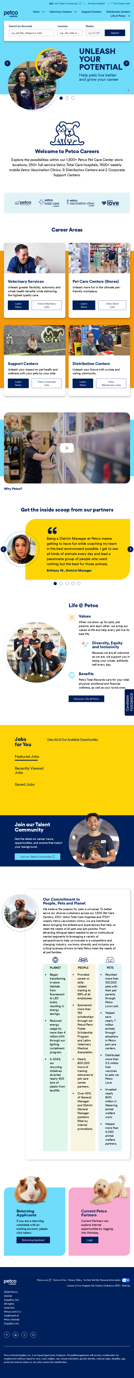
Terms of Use (59, 1280)
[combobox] (70, 33)
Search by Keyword (20, 26)
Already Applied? (96, 3)
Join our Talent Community (35, 856)
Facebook (7, 1335)
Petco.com (42, 1280)
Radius (90, 26)
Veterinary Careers (61, 11)
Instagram (33, 1335)
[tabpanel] (83, 762)
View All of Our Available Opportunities (72, 739)
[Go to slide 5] (78, 583)
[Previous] (7, 63)
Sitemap (126, 1285)
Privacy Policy (75, 1280)
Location (63, 26)
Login (90, 1240)
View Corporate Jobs (46, 383)
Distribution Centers (118, 11)
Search (115, 32)
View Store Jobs (112, 305)
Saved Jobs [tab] (25, 784)
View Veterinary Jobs (46, 305)
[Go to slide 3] (73, 98)
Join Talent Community (68, 3)
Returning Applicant (33, 1240)
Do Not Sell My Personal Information (102, 1280)
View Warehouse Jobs (111, 383)
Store (36, 11)
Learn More (22, 305)
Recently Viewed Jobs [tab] (29, 770)
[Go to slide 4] (73, 583)
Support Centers (91, 11)
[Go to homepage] (11, 14)
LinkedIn (15, 1335)
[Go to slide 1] (61, 98)
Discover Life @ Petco (86, 698)
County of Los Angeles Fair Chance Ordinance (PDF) (93, 1285)
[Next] (126, 63)
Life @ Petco (118, 15)
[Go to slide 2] (67, 98)
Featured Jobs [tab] (27, 756)
